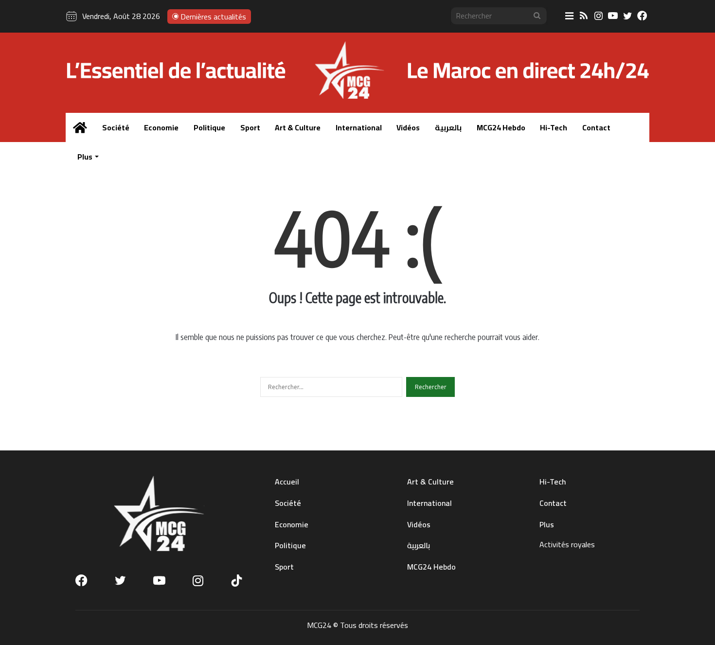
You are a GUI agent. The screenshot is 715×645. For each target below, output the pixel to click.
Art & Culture (298, 127)
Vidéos (408, 127)
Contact (596, 127)
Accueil (287, 481)
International (359, 127)
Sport (250, 127)
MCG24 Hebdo (501, 127)
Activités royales (567, 544)
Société (115, 127)
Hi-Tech (553, 127)
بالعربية (448, 127)
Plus (84, 156)
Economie (161, 127)
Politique (209, 127)
